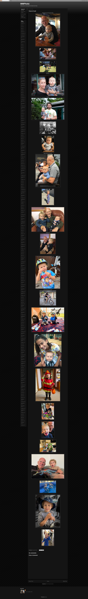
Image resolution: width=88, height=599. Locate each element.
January (22, 54)
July (21, 44)
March (22, 31)
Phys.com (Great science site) (23, 16)
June (22, 26)
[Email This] (39, 550)
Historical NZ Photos (23, 12)
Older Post (65, 581)
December (23, 36)
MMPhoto (24, 4)
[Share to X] (41, 550)
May (22, 28)
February (22, 33)
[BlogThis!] (40, 550)
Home (48, 581)
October (22, 60)
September (23, 41)
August (22, 23)
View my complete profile (28, 591)
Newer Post (31, 581)
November (23, 39)
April (22, 49)
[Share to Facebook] (42, 550)
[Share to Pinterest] (43, 550)
